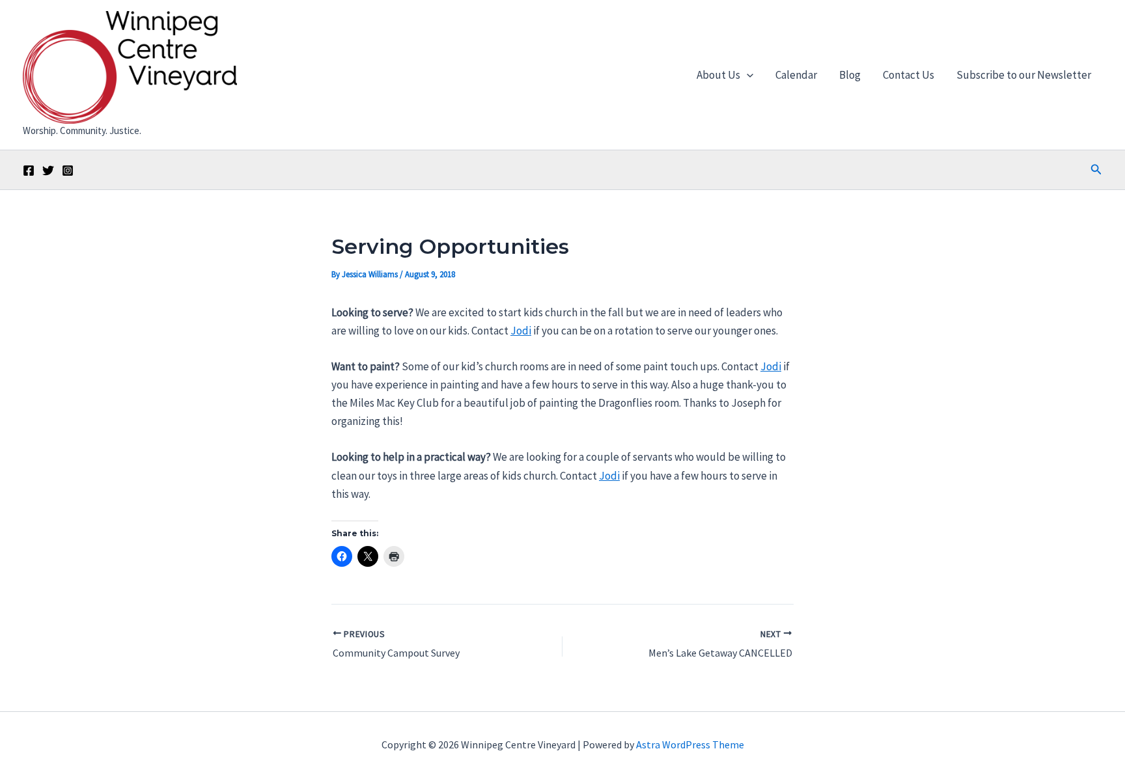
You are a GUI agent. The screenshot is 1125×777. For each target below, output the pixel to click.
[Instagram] (68, 170)
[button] (746, 75)
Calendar (796, 75)
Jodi (520, 330)
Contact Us (908, 75)
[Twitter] (48, 170)
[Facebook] (29, 170)
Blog (850, 75)
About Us (718, 75)
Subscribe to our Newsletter (1023, 75)
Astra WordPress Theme (690, 744)
